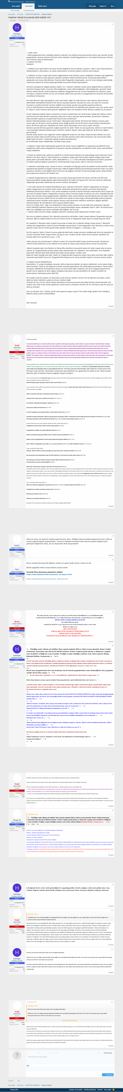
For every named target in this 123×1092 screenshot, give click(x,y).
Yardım (100, 1090)
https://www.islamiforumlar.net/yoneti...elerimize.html (47, 579)
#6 (113, 646)
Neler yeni (42, 6)
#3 (113, 536)
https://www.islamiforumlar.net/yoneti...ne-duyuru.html (49, 574)
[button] (48, 6)
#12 (112, 1002)
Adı (27, 1065)
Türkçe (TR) (14, 1090)
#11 (112, 949)
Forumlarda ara (29, 10)
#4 (113, 560)
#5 (113, 612)
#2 (113, 336)
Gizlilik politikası (90, 1090)
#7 (113, 774)
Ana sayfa (16, 6)
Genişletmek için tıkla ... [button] (70, 1021)
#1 (113, 24)
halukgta (13, 20)
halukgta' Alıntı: (33, 814)
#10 (112, 910)
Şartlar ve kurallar (76, 1090)
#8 (113, 810)
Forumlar (29, 6)
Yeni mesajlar (15, 10)
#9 (113, 884)
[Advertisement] (70, 39)
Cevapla (111, 306)
